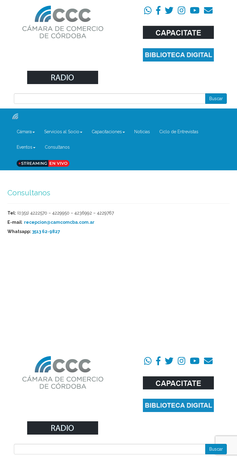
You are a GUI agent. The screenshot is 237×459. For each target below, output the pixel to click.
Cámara (24, 131)
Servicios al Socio (61, 131)
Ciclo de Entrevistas (178, 131)
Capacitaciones (107, 131)
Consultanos (57, 147)
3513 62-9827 (46, 231)
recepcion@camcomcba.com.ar (59, 222)
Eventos (24, 147)
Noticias (142, 131)
